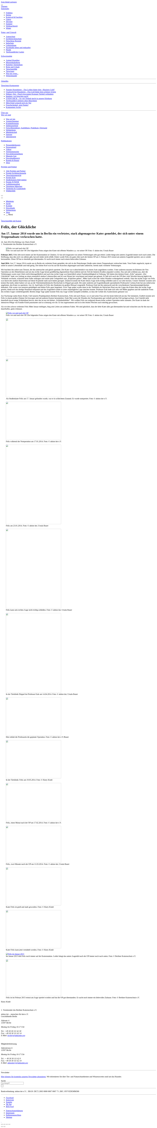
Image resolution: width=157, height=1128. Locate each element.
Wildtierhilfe (10, 191)
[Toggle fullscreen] (7, 1124)
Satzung (9, 134)
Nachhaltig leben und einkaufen (18, 48)
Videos (8, 149)
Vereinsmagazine (12, 152)
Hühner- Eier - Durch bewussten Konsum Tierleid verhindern (29, 94)
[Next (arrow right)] (4, 1126)
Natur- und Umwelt (8, 32)
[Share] (4, 1124)
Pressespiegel (11, 147)
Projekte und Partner (9, 167)
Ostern (8, 19)
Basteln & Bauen (12, 160)
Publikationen (6, 141)
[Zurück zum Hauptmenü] (2, 195)
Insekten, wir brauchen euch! (17, 96)
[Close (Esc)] (2, 1124)
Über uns (4, 113)
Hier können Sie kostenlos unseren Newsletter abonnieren (23, 1077)
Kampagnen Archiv (13, 107)
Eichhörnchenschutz (14, 39)
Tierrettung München (14, 186)
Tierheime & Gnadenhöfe (16, 189)
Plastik (8, 50)
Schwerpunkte (6, 56)
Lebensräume (11, 45)
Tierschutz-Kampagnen (10, 85)
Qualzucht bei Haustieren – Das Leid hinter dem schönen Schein (31, 92)
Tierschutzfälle (11, 69)
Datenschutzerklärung (14, 1111)
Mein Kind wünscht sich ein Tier (18, 103)
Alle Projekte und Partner (16, 171)
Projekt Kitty (11, 178)
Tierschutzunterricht (13, 175)
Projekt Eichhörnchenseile (16, 173)
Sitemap (9, 1117)
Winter (8, 28)
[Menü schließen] (2, 197)
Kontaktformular (12, 123)
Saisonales (5, 9)
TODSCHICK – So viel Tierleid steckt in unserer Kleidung (29, 98)
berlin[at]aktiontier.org (16, 1035)
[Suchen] (2, 1086)
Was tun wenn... (12, 73)
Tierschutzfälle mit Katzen (11, 221)
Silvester (9, 22)
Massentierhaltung (13, 62)
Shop (8, 163)
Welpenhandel (11, 76)
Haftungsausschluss (13, 1115)
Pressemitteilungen (13, 145)
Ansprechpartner (12, 121)
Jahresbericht (11, 137)
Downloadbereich (13, 158)
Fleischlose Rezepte (13, 41)
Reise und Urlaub (13, 67)
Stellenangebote (12, 126)
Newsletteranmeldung (14, 154)
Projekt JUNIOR (12, 182)
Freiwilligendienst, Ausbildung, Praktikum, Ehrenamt (26, 128)
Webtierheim (11, 130)
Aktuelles (4, 81)
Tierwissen (10, 71)
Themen (4, 6)
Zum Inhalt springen (9, 2)
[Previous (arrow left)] (2, 1126)
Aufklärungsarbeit (13, 184)
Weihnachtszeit (12, 26)
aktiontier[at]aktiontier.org (17, 1063)
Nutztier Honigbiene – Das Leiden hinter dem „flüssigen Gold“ (30, 90)
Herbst (8, 15)
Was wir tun (10, 119)
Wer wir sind (6, 115)
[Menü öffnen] (7, 215)
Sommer (9, 24)
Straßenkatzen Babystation (16, 180)
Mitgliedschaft (11, 132)
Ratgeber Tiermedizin (14, 65)
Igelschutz (10, 43)
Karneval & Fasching (14, 17)
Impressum (10, 1113)
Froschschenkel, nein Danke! (17, 105)
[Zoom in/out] (9, 1124)
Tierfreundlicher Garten (15, 52)
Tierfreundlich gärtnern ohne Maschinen (21, 101)
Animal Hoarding (13, 60)
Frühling (9, 13)
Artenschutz (10, 37)
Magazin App (11, 156)
